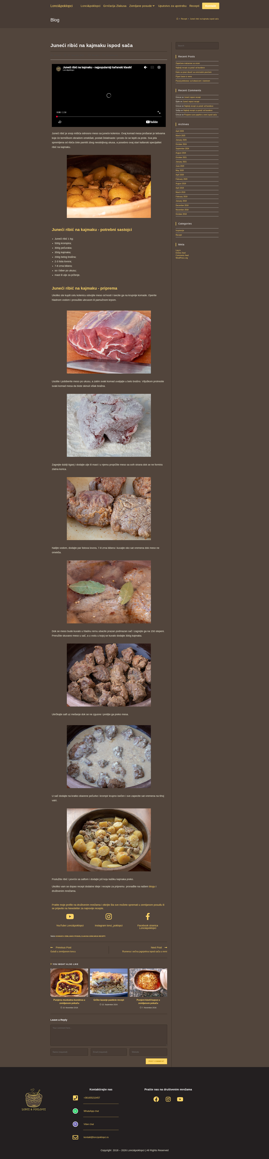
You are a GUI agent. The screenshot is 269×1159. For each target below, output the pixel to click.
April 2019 (180, 188)
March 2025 (180, 136)
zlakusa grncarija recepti (93, 936)
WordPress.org (182, 258)
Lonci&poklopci (61, 6)
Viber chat (89, 1124)
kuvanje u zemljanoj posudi (68, 936)
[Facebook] (156, 1099)
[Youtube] (180, 1099)
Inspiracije (180, 230)
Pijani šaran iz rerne (184, 76)
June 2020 (180, 166)
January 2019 (181, 201)
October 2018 (181, 214)
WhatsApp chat (91, 1111)
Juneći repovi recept (192, 97)
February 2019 (181, 197)
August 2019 (181, 184)
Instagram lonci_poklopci (109, 925)
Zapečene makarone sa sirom (188, 63)
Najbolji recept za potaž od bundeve (190, 68)
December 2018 (182, 205)
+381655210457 (92, 1098)
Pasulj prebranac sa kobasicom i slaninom (193, 81)
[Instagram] (168, 1099)
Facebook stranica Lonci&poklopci (147, 926)
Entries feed (180, 253)
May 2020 (180, 170)
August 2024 (181, 153)
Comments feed (182, 255)
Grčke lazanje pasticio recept (108, 1000)
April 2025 (180, 131)
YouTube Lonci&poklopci (70, 925)
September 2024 (182, 149)
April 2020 (180, 175)
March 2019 (180, 192)
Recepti (95, 55)
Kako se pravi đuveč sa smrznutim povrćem (194, 72)
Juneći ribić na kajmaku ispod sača (204, 19)
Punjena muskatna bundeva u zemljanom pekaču (69, 1001)
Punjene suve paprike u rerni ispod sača (200, 115)
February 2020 (181, 179)
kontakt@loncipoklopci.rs (96, 1137)
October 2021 (181, 157)
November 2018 (182, 210)
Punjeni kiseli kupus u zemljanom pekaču (148, 1001)
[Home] (177, 19)
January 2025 (181, 140)
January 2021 (181, 162)
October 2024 (181, 144)
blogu (152, 886)
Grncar (57, 55)
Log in (178, 250)
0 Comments (112, 55)
